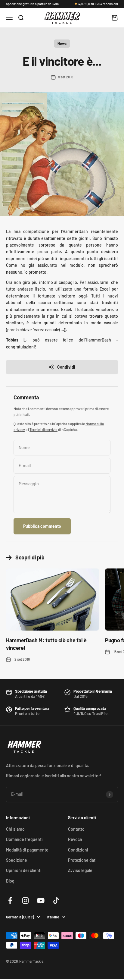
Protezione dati (82, 860)
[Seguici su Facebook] (10, 900)
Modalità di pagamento (27, 849)
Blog (10, 880)
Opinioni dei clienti (24, 870)
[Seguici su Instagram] (25, 900)
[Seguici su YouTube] (41, 900)
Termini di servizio (43, 429)
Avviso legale (80, 870)
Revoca (75, 839)
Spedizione (16, 860)
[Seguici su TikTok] (56, 900)
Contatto (76, 829)
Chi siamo (15, 829)
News (62, 43)
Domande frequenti (24, 839)
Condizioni (78, 849)
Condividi (66, 367)
